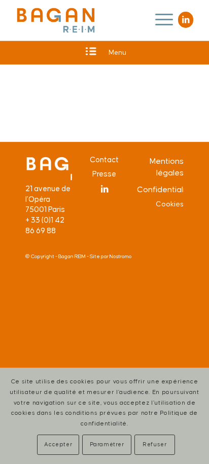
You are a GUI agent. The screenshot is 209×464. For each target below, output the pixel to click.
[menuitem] (159, 20)
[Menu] (159, 20)
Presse (104, 174)
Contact (104, 160)
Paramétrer (107, 444)
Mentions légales (167, 167)
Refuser (154, 444)
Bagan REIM (72, 256)
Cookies (170, 204)
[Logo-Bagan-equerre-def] (56, 20)
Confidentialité (160, 190)
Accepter (58, 444)
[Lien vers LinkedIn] (185, 20)
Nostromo (121, 256)
